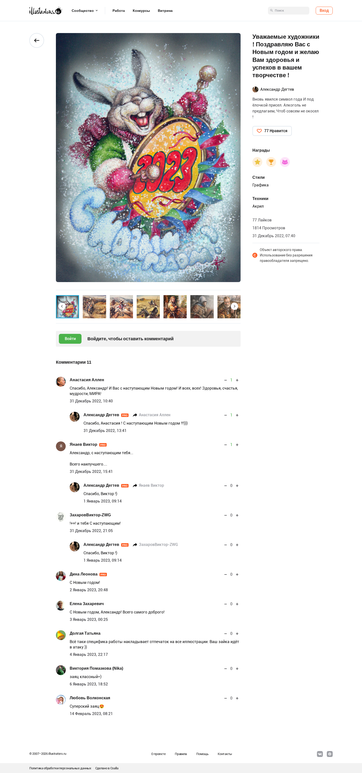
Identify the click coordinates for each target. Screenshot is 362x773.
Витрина (165, 11)
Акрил (258, 206)
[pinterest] (330, 754)
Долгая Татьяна (85, 633)
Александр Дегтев (105, 415)
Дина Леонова (88, 574)
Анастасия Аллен (87, 380)
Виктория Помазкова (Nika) (96, 668)
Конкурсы (141, 11)
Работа (119, 11)
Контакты (225, 754)
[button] (62, 306)
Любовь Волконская (90, 698)
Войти (70, 338)
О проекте (158, 754)
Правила (181, 754)
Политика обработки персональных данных (60, 768)
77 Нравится (275, 130)
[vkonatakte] (320, 754)
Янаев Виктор (88, 444)
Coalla (114, 768)
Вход (324, 10)
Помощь (202, 754)
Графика (260, 185)
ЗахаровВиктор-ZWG (90, 515)
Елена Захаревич (87, 603)
